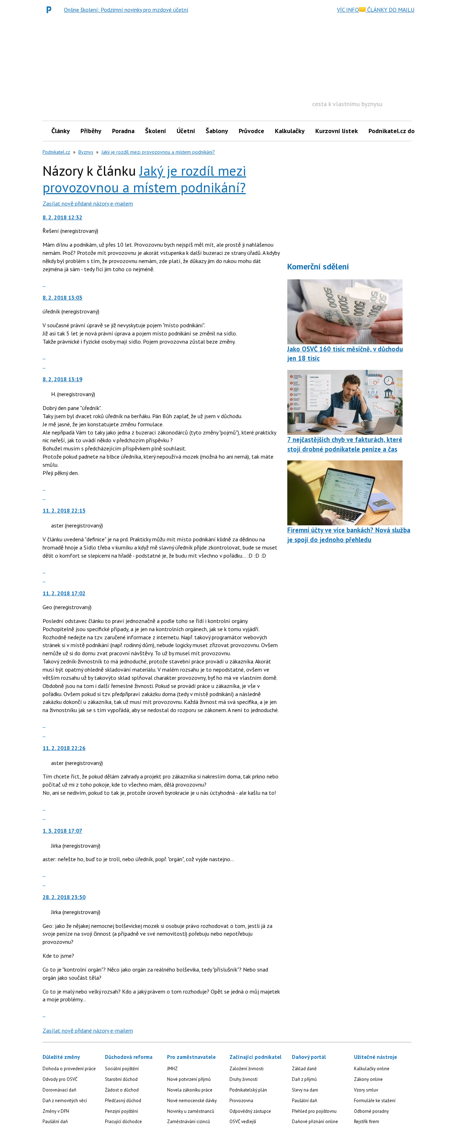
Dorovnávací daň (59, 1090)
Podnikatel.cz (56, 152)
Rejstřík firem (366, 1122)
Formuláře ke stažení (374, 1101)
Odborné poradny (371, 1111)
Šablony (217, 131)
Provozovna (241, 1101)
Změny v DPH (56, 1111)
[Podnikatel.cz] (51, 9)
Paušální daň (55, 1122)
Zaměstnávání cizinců (188, 1122)
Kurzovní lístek (336, 131)
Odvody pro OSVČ (60, 1079)
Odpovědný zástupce (250, 1111)
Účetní (186, 131)
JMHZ (172, 1069)
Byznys (85, 152)
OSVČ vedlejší (242, 1122)
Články (60, 131)
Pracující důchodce (123, 1122)
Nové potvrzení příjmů (189, 1079)
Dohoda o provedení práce (69, 1069)
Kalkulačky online (371, 1069)
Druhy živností (243, 1079)
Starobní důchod (121, 1079)
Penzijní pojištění (121, 1111)
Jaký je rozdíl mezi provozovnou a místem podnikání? (158, 152)
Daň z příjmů (304, 1079)
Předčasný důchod (123, 1101)
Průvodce (251, 131)
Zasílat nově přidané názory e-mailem (88, 203)
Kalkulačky (290, 131)
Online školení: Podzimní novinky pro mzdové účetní (126, 9)
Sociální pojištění (122, 1069)
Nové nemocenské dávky (192, 1101)
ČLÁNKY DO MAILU (390, 9)
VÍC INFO (348, 9)
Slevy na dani (305, 1090)
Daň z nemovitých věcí (65, 1101)
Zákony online (368, 1079)
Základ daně (304, 1069)
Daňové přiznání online (315, 1122)
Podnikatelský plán (248, 1090)
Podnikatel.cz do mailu (400, 131)
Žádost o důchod (122, 1090)
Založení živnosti (246, 1069)
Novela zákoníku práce (189, 1090)
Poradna (123, 131)
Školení (155, 131)
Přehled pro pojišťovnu (314, 1111)
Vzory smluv (366, 1090)
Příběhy (91, 131)
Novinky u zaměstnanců (190, 1111)
